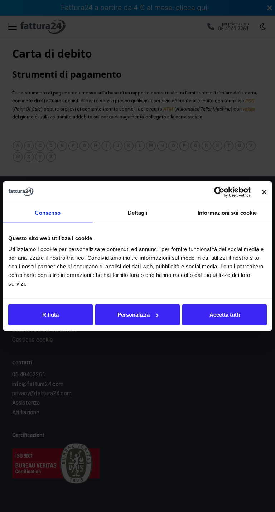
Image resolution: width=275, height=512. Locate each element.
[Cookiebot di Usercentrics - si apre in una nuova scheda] (219, 191)
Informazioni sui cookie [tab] (227, 212)
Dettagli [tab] (138, 212)
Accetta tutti (224, 315)
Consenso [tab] (48, 212)
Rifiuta (50, 315)
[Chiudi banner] (264, 191)
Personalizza (133, 315)
